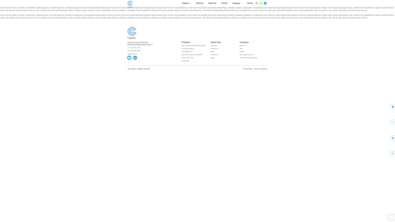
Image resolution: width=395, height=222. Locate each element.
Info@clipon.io (132, 54)
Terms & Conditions (260, 69)
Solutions (199, 3)
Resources (212, 3)
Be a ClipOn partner (247, 55)
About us (243, 45)
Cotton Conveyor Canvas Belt (192, 55)
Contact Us (214, 55)
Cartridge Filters (187, 51)
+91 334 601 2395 (134, 48)
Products (185, 3)
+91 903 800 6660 (134, 51)
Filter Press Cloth (187, 58)
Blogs (213, 58)
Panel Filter (185, 61)
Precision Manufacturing (248, 58)
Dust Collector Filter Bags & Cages (193, 45)
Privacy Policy (247, 69)
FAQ (241, 48)
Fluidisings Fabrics (188, 48)
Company (236, 3)
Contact (250, 3)
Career (242, 51)
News (213, 51)
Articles (224, 3)
